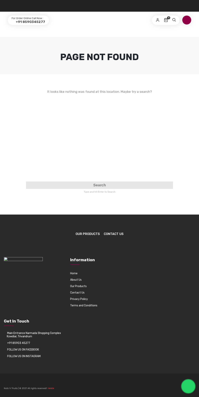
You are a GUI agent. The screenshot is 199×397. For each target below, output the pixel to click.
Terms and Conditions (83, 305)
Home (74, 273)
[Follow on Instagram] (13, 382)
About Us (76, 279)
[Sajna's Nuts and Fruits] (99, 12)
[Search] (173, 20)
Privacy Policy (79, 299)
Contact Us (114, 234)
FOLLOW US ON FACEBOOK (23, 349)
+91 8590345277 (30, 22)
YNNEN (50, 388)
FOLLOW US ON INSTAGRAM (24, 356)
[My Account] (157, 20)
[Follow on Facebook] (7, 382)
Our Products (88, 234)
